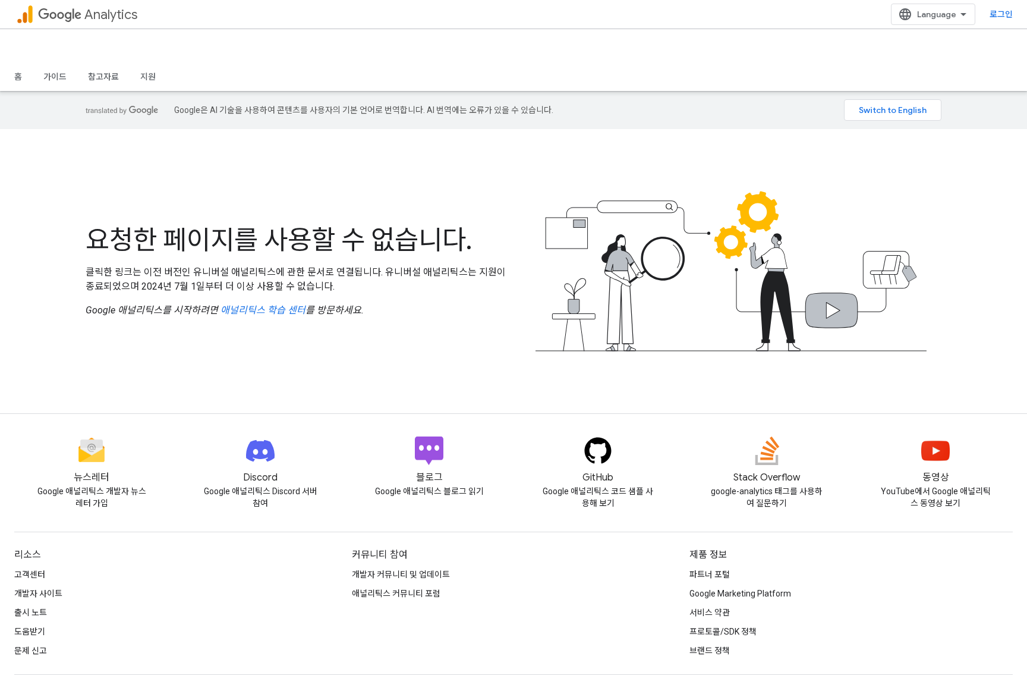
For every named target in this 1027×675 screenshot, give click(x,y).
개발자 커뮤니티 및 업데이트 (401, 574)
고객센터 (29, 574)
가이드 (55, 76)
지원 (148, 76)
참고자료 (103, 76)
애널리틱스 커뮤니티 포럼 (396, 593)
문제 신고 (30, 650)
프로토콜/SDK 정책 (723, 631)
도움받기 (29, 631)
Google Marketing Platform (740, 593)
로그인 (1001, 14)
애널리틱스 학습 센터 (262, 310)
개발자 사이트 (38, 593)
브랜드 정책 (709, 650)
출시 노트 (30, 612)
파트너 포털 (709, 574)
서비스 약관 (709, 612)
